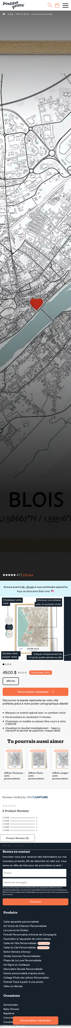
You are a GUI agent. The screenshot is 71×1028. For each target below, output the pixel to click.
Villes (10, 14)
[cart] (57, 5)
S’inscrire (35, 901)
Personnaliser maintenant (35, 1020)
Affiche (10, 681)
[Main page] (14, 5)
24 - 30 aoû (28, 587)
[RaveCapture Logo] (37, 797)
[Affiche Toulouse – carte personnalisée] (14, 768)
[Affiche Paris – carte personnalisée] (39, 768)
